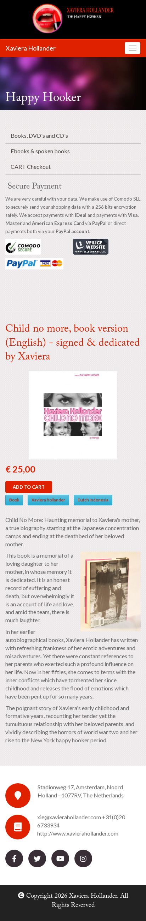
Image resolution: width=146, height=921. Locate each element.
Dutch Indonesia (93, 500)
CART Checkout (31, 166)
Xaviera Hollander (31, 48)
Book (14, 500)
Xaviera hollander (48, 500)
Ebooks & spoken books (40, 151)
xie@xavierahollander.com (69, 817)
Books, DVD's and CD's (39, 135)
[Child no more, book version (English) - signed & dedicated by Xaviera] (73, 414)
